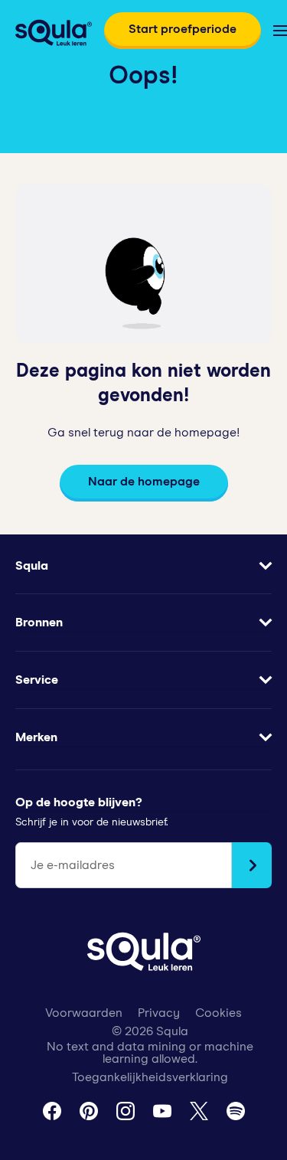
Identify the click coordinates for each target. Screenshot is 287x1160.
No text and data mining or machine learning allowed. (150, 1053)
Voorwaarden (83, 1013)
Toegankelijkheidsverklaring (150, 1077)
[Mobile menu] (280, 30)
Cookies (218, 1013)
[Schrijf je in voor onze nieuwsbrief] (252, 865)
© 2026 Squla (150, 1031)
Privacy (159, 1013)
